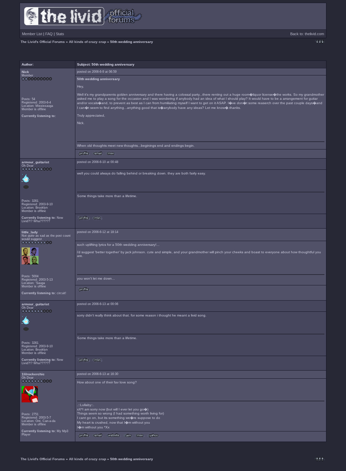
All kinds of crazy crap (87, 42)
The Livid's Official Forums (43, 42)
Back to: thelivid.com (307, 34)
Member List (32, 34)
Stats (60, 34)
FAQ (49, 34)
